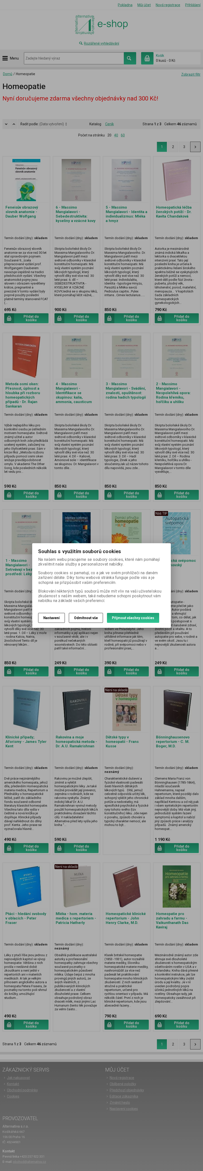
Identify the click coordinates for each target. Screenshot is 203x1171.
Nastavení (51, 618)
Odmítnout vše (86, 618)
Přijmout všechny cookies (133, 618)
